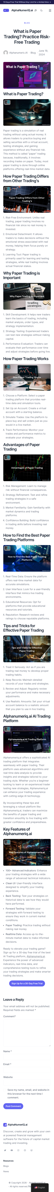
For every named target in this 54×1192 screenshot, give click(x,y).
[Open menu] (50, 10)
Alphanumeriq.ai (36, 956)
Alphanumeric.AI (18, 52)
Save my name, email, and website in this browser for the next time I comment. (28, 1093)
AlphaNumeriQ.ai (22, 10)
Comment (9, 1016)
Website (8, 1077)
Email (7, 1064)
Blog (27, 23)
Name (7, 1051)
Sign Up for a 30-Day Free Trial (27, 983)
